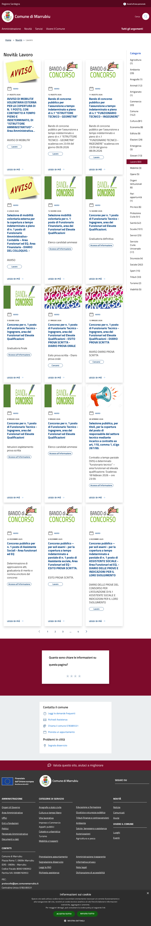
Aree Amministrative (12, 812)
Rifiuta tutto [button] (87, 913)
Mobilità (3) (135, 168)
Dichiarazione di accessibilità (90, 872)
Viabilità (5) (135, 289)
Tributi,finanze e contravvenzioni (92, 818)
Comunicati (119, 812)
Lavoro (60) (135, 161)
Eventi (116, 838)
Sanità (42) (135, 223)
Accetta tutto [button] (64, 914)
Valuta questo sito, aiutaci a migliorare (77, 765)
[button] (75, 920)
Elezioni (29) (136, 139)
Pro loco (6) (135, 207)
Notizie (116, 807)
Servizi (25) (135, 235)
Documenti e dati (10, 839)
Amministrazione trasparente (91, 856)
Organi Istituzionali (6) (136, 184)
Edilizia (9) (135, 133)
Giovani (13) (136, 155)
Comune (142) (134, 113)
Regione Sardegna (11, 4)
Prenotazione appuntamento (53, 856)
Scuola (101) (136, 229)
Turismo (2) (135, 283)
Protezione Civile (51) (135, 214)
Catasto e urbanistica (49, 831)
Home (8, 40)
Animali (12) (136, 85)
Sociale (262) (136, 264)
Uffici (4, 818)
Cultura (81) (136, 121)
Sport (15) (135, 270)
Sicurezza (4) (136, 258)
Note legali (81, 867)
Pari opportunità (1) (136, 197)
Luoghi (116, 832)
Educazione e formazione (88, 807)
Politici (5, 828)
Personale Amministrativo (15, 834)
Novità (18, 40)
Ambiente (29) (135, 71)
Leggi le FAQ (45, 867)
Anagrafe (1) (136, 79)
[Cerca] (145, 16)
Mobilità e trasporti (48, 841)
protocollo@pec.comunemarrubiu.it (20, 883)
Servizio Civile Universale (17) (135, 247)
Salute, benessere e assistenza (91, 828)
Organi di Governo (11, 807)
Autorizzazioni (83, 833)
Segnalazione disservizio (51, 862)
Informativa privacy (86, 862)
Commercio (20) (135, 103)
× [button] (148, 893)
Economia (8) (136, 127)
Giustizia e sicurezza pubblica (90, 812)
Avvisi (15, 88)
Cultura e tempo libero (50, 812)
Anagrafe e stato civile (50, 807)
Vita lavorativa (46, 818)
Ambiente (81, 823)
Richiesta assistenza (49, 872)
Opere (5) (134, 174)
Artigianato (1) (135, 93)
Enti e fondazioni (10, 823)
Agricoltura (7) (135, 61)
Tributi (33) (135, 277)
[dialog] (75, 908)
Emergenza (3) (135, 147)
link (103, 907)
